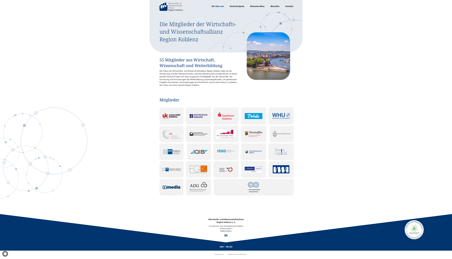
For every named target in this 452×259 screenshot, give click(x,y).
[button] (5, 254)
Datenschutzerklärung (237, 254)
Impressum (219, 254)
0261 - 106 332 (226, 246)
